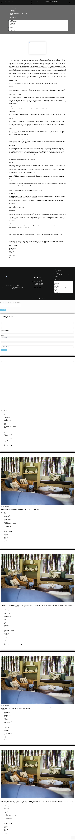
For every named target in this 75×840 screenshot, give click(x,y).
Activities (12, 11)
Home (11, 7)
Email (2, 325)
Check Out (3, 340)
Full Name (3, 321)
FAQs (62, 296)
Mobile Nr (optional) (5, 330)
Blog (11, 16)
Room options (13, 9)
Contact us (13, 17)
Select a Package (4, 344)
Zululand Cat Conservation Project (18, 13)
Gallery (12, 14)
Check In (2, 335)
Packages (12, 10)
